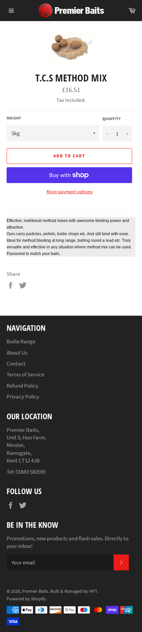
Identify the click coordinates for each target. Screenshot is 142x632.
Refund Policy (22, 385)
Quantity (111, 118)
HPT (93, 591)
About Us (17, 352)
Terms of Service (25, 374)
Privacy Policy (23, 396)
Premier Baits (35, 591)
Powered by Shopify (26, 599)
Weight (14, 117)
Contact (16, 363)
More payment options (69, 191)
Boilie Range (21, 341)
